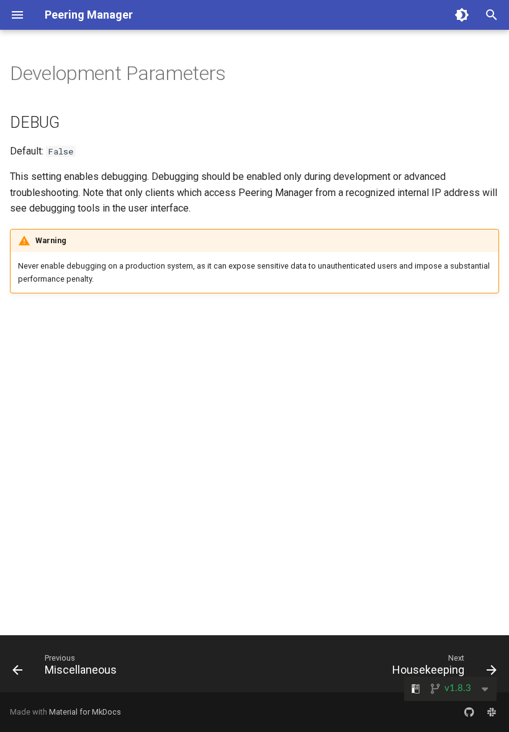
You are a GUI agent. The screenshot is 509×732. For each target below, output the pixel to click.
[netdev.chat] (492, 712)
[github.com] (469, 712)
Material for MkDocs (85, 711)
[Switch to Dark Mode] (461, 14)
